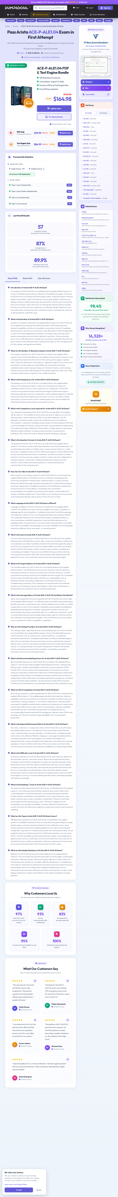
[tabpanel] (40, 581)
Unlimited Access (41, 14)
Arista (15, 26)
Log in (91, 8)
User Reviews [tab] (44, 278)
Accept (19, 1190)
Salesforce (66, 20)
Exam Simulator (99, 14)
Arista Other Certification (50, 57)
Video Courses (79, 14)
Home (12, 14)
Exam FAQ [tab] (12, 278)
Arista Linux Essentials (32, 57)
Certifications (61, 14)
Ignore (39, 1190)
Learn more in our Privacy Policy (16, 1184)
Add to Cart (55, 108)
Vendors (25, 14)
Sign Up (107, 8)
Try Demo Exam (56, 117)
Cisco (21, 20)
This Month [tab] (103, 113)
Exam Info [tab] (27, 278)
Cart (77, 8)
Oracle (55, 20)
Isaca (99, 20)
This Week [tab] (88, 113)
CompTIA (30, 20)
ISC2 (76, 20)
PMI (84, 20)
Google (108, 20)
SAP (91, 20)
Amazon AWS (43, 20)
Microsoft (10, 20)
